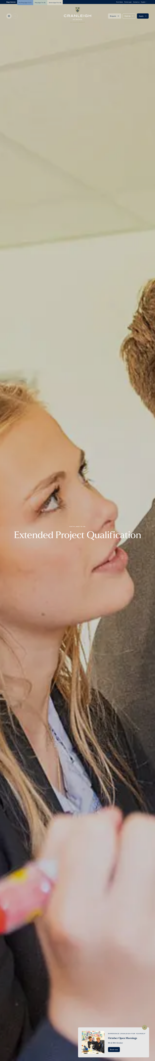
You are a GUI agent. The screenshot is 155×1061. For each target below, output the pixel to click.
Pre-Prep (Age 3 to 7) (25, 3)
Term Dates (119, 2)
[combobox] (145, 2)
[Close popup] (144, 1027)
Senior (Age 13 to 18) (55, 3)
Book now (114, 1049)
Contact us (136, 2)
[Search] (15, 16)
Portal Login (128, 2)
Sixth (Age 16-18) (77, 526)
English (143, 2)
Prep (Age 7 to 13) (40, 3)
